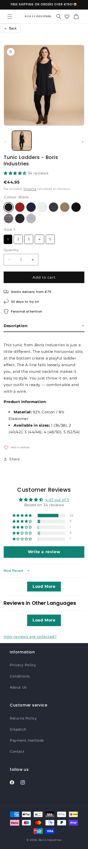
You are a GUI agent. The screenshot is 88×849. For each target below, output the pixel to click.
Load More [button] (44, 586)
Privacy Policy (23, 665)
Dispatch (18, 729)
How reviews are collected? (30, 636)
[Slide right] (82, 141)
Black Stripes (20, 218)
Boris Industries (50, 840)
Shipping (29, 188)
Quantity (11, 250)
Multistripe (8, 218)
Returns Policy (23, 718)
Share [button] (14, 459)
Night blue (31, 207)
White (42, 207)
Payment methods (27, 740)
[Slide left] (5, 141)
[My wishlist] (67, 16)
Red (20, 207)
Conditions (20, 676)
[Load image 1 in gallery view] (22, 140)
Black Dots (76, 207)
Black (8, 207)
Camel (65, 207)
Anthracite (53, 207)
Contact (17, 751)
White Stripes (31, 218)
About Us (18, 687)
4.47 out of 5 (57, 499)
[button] (9, 16)
